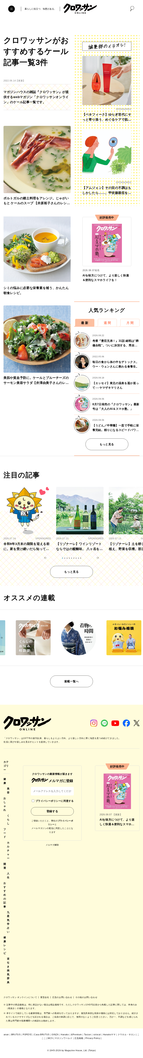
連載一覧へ (71, 681)
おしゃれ (4, 804)
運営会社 (45, 997)
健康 (4, 781)
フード (4, 833)
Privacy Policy (92, 1038)
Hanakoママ (109, 1034)
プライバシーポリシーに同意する (55, 800)
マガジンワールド (63, 1038)
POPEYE (27, 1034)
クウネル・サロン (126, 1034)
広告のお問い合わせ (62, 997)
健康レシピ (4, 945)
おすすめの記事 (4, 895)
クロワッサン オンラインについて (20, 997)
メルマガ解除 (52, 845)
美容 (8, 790)
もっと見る (107, 444)
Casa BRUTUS (42, 1034)
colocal (97, 1034)
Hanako (65, 1034)
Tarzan (87, 1034)
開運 (4, 866)
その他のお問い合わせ (86, 997)
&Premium (76, 1034)
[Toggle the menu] (11, 9)
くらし (8, 819)
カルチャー (8, 850)
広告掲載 (78, 1038)
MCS (50, 1038)
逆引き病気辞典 (8, 970)
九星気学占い (8, 922)
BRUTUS (16, 1034)
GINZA (55, 1034)
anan (6, 1034)
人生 (8, 875)
